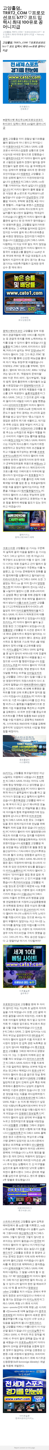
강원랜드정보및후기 (30, 1113)
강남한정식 (32, 197)
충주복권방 (19, 800)
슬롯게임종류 (32, 393)
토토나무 (37, 1070)
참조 (18, 224)
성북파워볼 (14, 1268)
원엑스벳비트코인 (12, 330)
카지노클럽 (13, 649)
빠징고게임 (14, 440)
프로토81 (26, 696)
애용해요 (25, 173)
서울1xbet (26, 894)
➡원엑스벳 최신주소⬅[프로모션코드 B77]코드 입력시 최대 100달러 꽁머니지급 (24, 123)
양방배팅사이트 (32, 385)
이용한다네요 (13, 146)
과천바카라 (26, 428)
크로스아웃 (9, 548)
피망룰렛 (13, 1125)
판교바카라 (30, 909)
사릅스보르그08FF (26, 602)
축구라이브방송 (21, 882)
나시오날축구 (34, 1330)
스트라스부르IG (11, 1221)
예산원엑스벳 (26, 1233)
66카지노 (8, 773)
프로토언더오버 (11, 1004)
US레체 (31, 1078)
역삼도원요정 (15, 247)
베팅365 (38, 463)
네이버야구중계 (16, 405)
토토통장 (33, 475)
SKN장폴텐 (23, 1276)
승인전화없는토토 (15, 788)
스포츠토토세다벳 (25, 1097)
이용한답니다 (20, 240)
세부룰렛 (25, 843)
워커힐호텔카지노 (31, 490)
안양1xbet (36, 350)
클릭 (5, 138)
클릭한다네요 (13, 158)
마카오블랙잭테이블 (27, 610)
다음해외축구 (15, 1132)
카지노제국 (33, 1299)
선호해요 (16, 181)
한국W (37, 1241)
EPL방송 (36, 1035)
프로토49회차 (26, 1342)
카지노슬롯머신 (14, 870)
